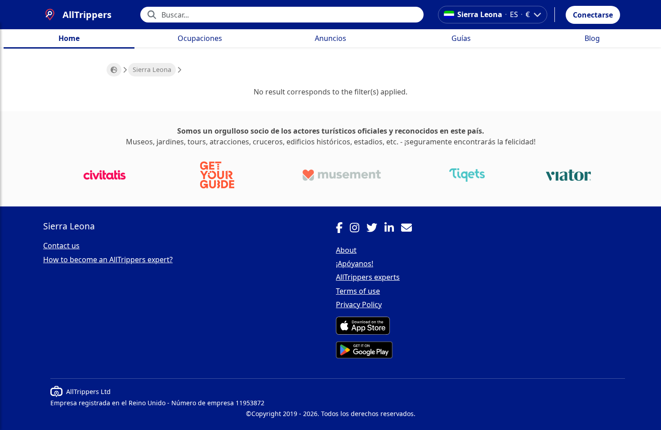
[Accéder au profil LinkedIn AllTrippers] (392, 229)
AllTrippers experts (368, 277)
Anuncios (330, 38)
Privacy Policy (359, 304)
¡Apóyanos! (354, 264)
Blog (592, 38)
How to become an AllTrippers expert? (108, 259)
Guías (461, 38)
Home (69, 38)
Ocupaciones (200, 38)
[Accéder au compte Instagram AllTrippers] (358, 229)
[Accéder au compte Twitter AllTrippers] (375, 229)
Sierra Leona (152, 69)
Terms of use (358, 291)
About (346, 250)
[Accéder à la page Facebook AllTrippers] (343, 229)
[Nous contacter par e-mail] (410, 229)
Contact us (61, 246)
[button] (593, 15)
